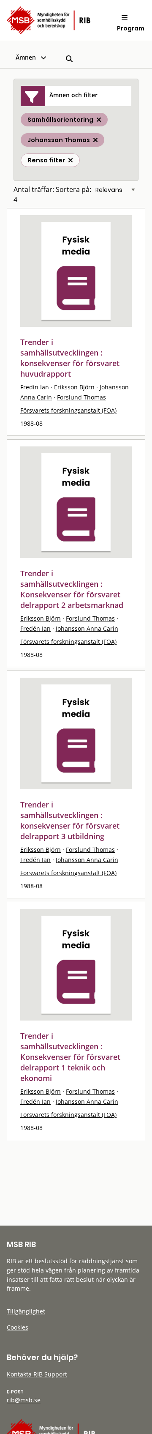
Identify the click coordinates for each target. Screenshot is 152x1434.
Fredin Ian (34, 387)
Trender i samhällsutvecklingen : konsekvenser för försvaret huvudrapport (69, 358)
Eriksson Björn (74, 387)
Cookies (17, 1327)
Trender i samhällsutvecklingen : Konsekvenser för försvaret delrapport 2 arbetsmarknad (71, 589)
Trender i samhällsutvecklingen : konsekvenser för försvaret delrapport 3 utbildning (69, 820)
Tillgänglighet (26, 1311)
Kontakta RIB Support (37, 1374)
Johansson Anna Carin (87, 628)
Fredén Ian (35, 628)
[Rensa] (70, 160)
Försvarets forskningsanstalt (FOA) (68, 410)
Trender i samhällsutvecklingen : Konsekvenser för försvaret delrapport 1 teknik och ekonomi (70, 1057)
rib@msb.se (24, 1400)
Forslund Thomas (81, 397)
